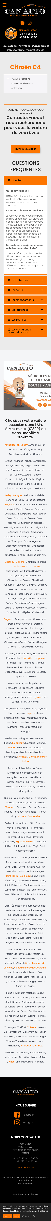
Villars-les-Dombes (31, 1045)
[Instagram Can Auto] (29, 24)
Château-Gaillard (14, 561)
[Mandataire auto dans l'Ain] (25, 10)
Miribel (11, 747)
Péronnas (10, 807)
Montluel (22, 756)
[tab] (25, 180)
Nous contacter (25, 1167)
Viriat (11, 1061)
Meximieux (18, 743)
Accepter (7, 1216)
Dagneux (8, 619)
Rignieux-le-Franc (25, 841)
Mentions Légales (26, 1183)
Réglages (43, 1211)
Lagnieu (37, 697)
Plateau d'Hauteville (29, 816)
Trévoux (31, 1027)
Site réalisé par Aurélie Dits (25, 1194)
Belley (8, 495)
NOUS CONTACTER (24, 148)
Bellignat (18, 495)
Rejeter (16, 1216)
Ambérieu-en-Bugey (16, 445)
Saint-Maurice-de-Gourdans (30, 967)
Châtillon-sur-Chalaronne (25, 566)
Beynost (9, 504)
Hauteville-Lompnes (32, 658)
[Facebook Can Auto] (23, 24)
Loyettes (31, 713)
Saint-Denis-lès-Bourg (18, 876)
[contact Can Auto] (11, 33)
